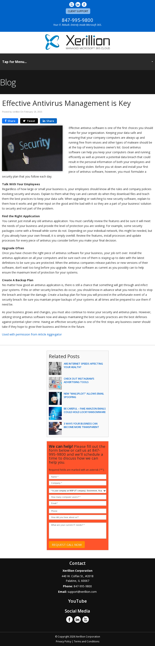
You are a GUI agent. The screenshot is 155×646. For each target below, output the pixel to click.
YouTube (77, 601)
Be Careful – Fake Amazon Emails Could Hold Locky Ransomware (85, 410)
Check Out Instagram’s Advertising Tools (79, 380)
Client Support (78, 11)
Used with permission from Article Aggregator (32, 334)
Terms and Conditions (86, 641)
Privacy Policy (63, 641)
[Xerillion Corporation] (77, 49)
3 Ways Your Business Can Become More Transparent (81, 425)
